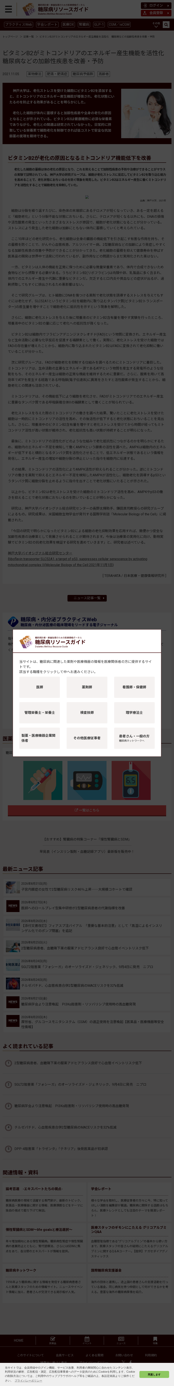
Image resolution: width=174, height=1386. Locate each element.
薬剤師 (87, 687)
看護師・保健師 (134, 687)
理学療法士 (134, 713)
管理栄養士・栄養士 (39, 713)
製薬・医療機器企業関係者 (38, 738)
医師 (39, 687)
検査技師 (87, 713)
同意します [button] (154, 1374)
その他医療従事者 (87, 738)
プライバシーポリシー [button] (28, 1380)
